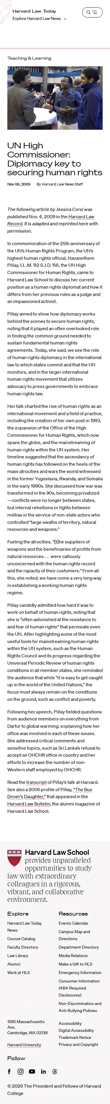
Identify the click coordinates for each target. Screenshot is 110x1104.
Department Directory (79, 947)
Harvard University (24, 1044)
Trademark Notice (75, 1037)
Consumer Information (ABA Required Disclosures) (79, 988)
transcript (36, 782)
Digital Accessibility (76, 1030)
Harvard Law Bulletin (28, 804)
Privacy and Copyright (78, 1044)
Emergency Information (80, 972)
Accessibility (70, 1023)
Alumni (13, 964)
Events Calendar (73, 923)
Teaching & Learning (29, 58)
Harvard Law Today (34, 11)
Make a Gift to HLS (75, 964)
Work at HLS (18, 972)
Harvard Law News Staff (62, 184)
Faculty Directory (22, 947)
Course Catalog (21, 938)
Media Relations (73, 955)
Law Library (17, 955)
